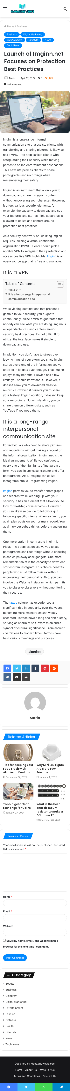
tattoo (13, 602)
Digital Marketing (32, 34)
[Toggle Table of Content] (58, 284)
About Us (31, 1069)
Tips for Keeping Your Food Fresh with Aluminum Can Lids (18, 768)
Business (22, 26)
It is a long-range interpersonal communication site (29, 296)
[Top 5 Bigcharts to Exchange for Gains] (18, 791)
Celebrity (11, 995)
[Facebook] (7, 668)
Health (9, 1026)
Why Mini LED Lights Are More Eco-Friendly (50, 768)
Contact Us (49, 1076)
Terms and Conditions (27, 1076)
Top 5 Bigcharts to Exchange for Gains (17, 806)
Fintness (10, 1020)
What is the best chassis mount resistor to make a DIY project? (50, 809)
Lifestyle (33, 39)
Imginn (35, 651)
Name (7, 896)
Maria (12, 78)
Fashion (10, 1014)
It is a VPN (15, 289)
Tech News (13, 45)
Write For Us (47, 1069)
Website (8, 926)
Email (7, 911)
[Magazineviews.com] (22, 9)
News (48, 39)
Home (10, 26)
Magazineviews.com (43, 1063)
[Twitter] (17, 668)
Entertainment (14, 39)
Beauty (9, 983)
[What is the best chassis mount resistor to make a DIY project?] (52, 791)
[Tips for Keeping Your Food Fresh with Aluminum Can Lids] (18, 752)
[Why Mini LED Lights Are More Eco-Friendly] (52, 752)
